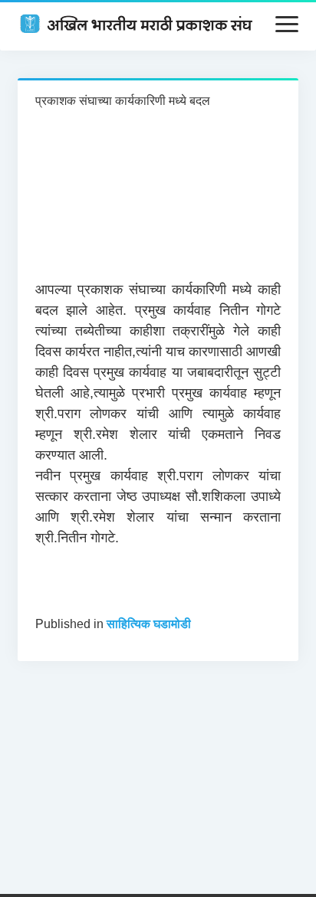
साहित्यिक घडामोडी (149, 623)
